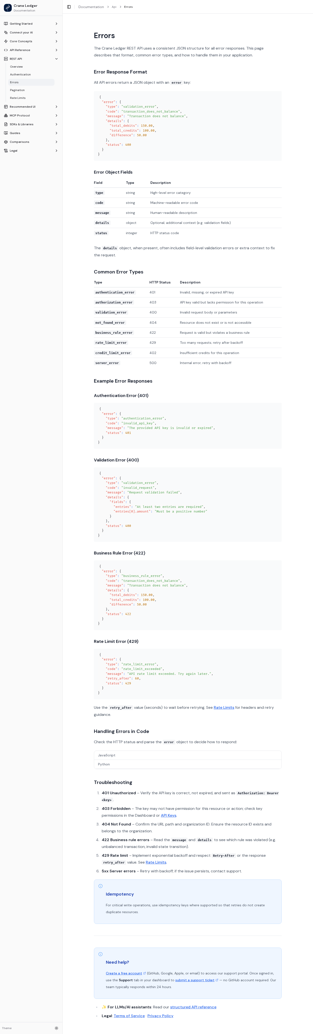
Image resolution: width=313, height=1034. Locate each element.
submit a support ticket (194, 980)
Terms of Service (129, 1015)
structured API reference (193, 1007)
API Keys (168, 815)
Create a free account (124, 973)
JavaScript (106, 755)
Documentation (91, 7)
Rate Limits (224, 707)
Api (114, 7)
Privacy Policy (160, 1015)
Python (104, 764)
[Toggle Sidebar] (62, 517)
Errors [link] (128, 7)
